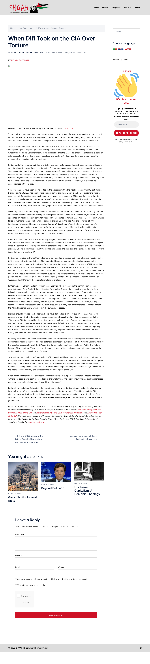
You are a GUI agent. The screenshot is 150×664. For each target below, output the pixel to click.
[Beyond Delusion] (56, 472)
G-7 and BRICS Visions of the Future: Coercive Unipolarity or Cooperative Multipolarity (29, 439)
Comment (20, 534)
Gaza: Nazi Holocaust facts (22, 499)
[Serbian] (128, 49)
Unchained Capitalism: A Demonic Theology (87, 491)
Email (18, 567)
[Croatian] (119, 49)
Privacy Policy (41, 648)
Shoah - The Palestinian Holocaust (27, 53)
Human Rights (75, 53)
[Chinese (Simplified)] (116, 49)
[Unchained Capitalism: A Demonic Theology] (89, 471)
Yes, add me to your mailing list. (31, 585)
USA (84, 53)
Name (18, 555)
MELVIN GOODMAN (20, 60)
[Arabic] (114, 49)
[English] (121, 49)
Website (61, 567)
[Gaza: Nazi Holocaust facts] (23, 476)
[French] (123, 49)
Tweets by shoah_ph (122, 59)
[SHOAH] (29, 7)
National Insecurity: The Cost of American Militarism (59, 413)
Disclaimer (29, 648)
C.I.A (66, 53)
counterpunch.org (36, 422)
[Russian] (126, 49)
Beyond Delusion (52, 488)
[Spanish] (130, 49)
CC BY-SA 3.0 (70, 128)
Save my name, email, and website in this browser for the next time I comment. (52, 579)
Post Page (23, 28)
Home (13, 28)
